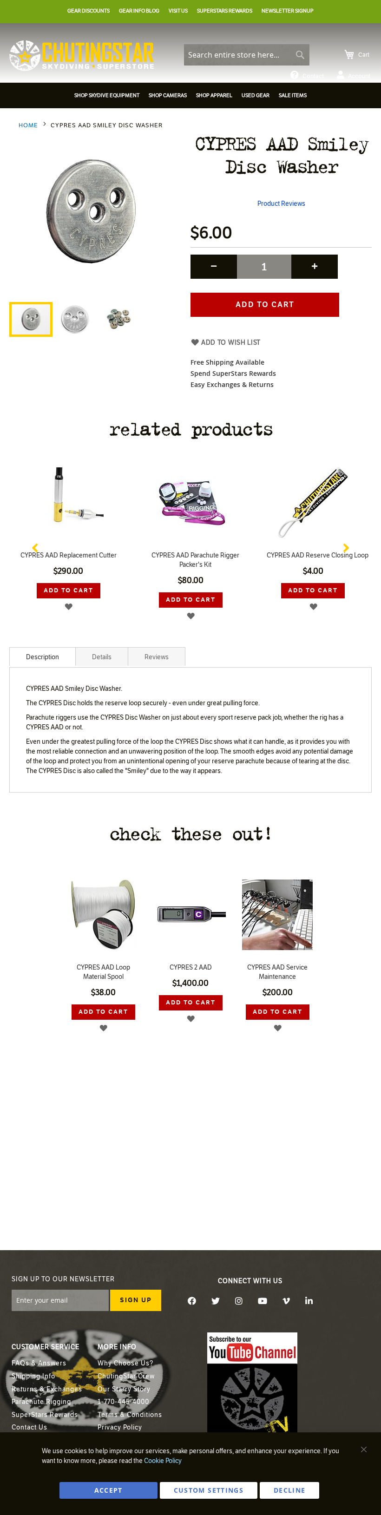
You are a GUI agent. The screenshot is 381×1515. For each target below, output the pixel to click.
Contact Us (29, 1427)
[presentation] (34, 546)
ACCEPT (108, 1490)
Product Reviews (281, 204)
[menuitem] (107, 95)
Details (102, 657)
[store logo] (81, 55)
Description (42, 657)
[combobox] (246, 55)
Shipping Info (33, 1376)
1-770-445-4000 (123, 1402)
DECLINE (289, 1490)
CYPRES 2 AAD (191, 967)
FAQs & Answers (39, 1363)
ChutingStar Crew (126, 1376)
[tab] (42, 656)
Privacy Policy (120, 1427)
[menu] (190, 97)
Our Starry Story (124, 1389)
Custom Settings (208, 1490)
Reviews (157, 657)
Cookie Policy (163, 1461)
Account (359, 76)
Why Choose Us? (125, 1363)
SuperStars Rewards (45, 1415)
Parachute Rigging (41, 1402)
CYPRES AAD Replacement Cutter (68, 555)
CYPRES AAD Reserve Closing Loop (317, 555)
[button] (75, 319)
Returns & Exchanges (47, 1389)
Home (28, 125)
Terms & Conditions (130, 1415)
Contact (313, 76)
